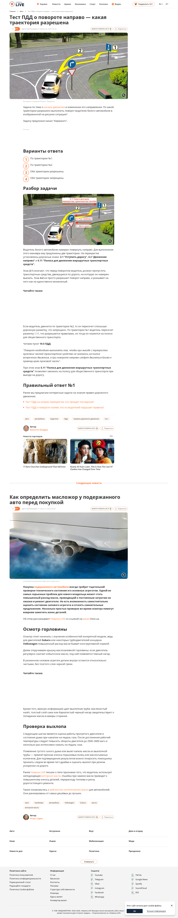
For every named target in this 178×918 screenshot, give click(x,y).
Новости (56, 4)
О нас (53, 875)
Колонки (103, 4)
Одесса (52, 851)
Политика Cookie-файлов (22, 889)
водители (54, 419)
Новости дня (16, 851)
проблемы (39, 803)
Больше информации (156, 911)
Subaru (83, 803)
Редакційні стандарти (20, 886)
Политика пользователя (21, 875)
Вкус (91, 831)
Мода (131, 841)
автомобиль (40, 419)
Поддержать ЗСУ (145, 4)
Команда (54, 893)
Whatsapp (99, 897)
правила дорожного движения (86, 419)
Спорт (92, 4)
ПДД (66, 419)
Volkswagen (69, 803)
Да (134, 911)
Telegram (99, 879)
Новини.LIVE (57, 618)
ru (160, 4)
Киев (12, 841)
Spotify (138, 883)
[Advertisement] (67, 136)
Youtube (99, 875)
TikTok (138, 875)
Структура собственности (62, 889)
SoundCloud (141, 888)
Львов (52, 841)
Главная (12, 11)
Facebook (99, 892)
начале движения (54, 107)
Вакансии (55, 878)
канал (86, 618)
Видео (118, 4)
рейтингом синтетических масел (69, 789)
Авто (21, 11)
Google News (141, 879)
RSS (137, 892)
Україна (43, 4)
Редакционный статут (20, 882)
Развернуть (89, 862)
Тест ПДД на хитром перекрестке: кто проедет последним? (60, 401)
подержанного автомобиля (51, 587)
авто (27, 419)
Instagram (99, 888)
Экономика (80, 4)
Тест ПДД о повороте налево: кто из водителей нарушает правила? (65, 407)
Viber (97, 883)
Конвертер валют (58, 900)
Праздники (134, 851)
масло (94, 803)
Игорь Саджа (36, 818)
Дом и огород (136, 831)
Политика (94, 851)
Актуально (54, 831)
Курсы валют (56, 896)
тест (106, 419)
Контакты (55, 882)
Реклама (54, 886)
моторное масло (51, 775)
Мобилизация (96, 841)
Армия (67, 4)
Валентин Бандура (39, 429)
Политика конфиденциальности (25, 878)
